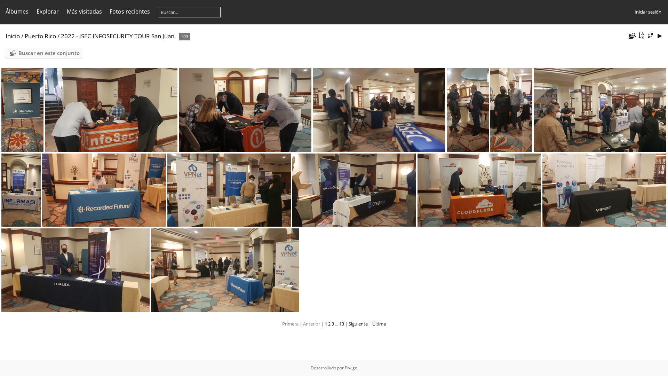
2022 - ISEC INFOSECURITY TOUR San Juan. (118, 36)
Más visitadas (84, 11)
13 (341, 324)
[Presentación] (659, 35)
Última (379, 324)
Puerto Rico (40, 36)
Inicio (13, 36)
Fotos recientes (130, 11)
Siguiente (358, 324)
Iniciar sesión (648, 12)
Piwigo (351, 368)
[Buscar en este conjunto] (632, 35)
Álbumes (17, 11)
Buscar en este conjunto (49, 52)
